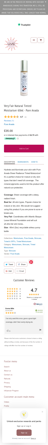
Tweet (11, 264)
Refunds (7, 378)
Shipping (7, 386)
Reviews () (9, 120)
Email (21, 271)
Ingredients (23, 162)
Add (10, 271)
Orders (6, 402)
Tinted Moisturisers (24, 241)
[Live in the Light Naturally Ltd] (11, 44)
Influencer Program (11, 390)
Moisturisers (18, 238)
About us (7, 370)
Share (23, 264)
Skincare (37, 238)
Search (6, 366)
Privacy (7, 382)
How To (34, 162)
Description (9, 162)
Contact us (8, 374)
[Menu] (34, 40)
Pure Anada (9, 124)
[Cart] (41, 40)
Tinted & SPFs (9, 241)
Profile (6, 406)
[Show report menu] (40, 330)
